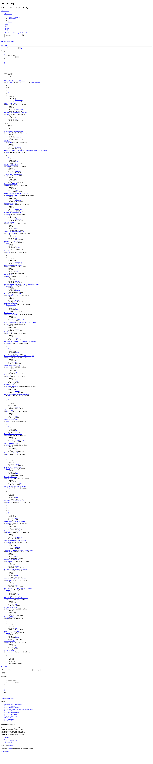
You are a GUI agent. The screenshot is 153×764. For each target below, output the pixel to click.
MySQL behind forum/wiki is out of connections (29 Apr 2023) (22, 322)
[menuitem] (14, 17)
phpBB (10, 748)
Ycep (8, 488)
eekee (16, 180)
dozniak (8, 609)
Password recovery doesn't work (13, 434)
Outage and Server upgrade (12, 365)
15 (8, 95)
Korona (17, 464)
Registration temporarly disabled (13, 265)
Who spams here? (9, 384)
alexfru (8, 185)
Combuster (9, 82)
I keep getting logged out (11, 303)
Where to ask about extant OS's (13, 212)
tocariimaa (18, 147)
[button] (4, 54)
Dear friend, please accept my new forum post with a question (21, 284)
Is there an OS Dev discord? (12, 531)
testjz (7, 454)
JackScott (17, 247)
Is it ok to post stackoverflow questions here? (16, 569)
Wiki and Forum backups (11, 607)
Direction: (29, 670)
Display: (4, 670)
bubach (8, 445)
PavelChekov (10, 478)
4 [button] (4, 63)
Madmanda (9, 561)
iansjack (9, 142)
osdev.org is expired (9, 641)
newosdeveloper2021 (12, 386)
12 (8, 90)
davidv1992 (9, 502)
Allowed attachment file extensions (14, 231)
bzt (16, 430)
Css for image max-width (11, 443)
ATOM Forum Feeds (10, 103)
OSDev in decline (9, 650)
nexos (16, 309)
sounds (8, 166)
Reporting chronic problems (12, 453)
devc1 (7, 357)
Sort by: (17, 670)
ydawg (8, 214)
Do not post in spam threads (12, 631)
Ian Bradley (11, 745)
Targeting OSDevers (10, 617)
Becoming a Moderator (10, 477)
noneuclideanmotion (11, 314)
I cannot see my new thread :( (12, 294)
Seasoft (8, 469)
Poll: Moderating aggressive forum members (16, 394)
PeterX (9, 395)
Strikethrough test (9, 375)
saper (7, 324)
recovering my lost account (11, 559)
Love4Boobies (19, 109)
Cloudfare (7, 141)
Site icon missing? (9, 222)
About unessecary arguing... (12, 419)
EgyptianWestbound (11, 195)
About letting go (8, 410)
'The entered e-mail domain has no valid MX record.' (19, 550)
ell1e (7, 152)
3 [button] (4, 62)
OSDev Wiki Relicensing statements (14, 81)
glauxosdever (9, 652)
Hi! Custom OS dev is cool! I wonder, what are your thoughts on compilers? (25, 150)
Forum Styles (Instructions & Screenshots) (16, 112)
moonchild (9, 551)
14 (8, 93)
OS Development (35, 82)
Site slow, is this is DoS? (11, 165)
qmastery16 (9, 286)
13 (8, 92)
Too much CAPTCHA (10, 184)
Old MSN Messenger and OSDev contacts (16, 598)
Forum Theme (8, 274)
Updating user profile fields (11, 241)
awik (7, 223)
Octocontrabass (10, 233)
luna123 (8, 133)
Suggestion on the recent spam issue (14, 500)
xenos (16, 190)
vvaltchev (8, 343)
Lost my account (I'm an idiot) (12, 467)
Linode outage (8, 332)
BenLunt (8, 542)
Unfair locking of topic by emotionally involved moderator (20, 341)
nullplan (8, 176)
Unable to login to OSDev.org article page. (16, 193)
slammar (8, 571)
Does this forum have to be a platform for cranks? (18, 588)
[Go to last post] (21, 100)
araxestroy (18, 171)
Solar (16, 614)
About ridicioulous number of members (15, 486)
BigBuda (17, 372)
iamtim (8, 642)
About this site (7, 42)
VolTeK (17, 594)
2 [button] (4, 60)
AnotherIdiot (9, 204)
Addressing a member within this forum (15, 540)
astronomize (9, 532)
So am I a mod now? (10, 251)
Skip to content (5, 11)
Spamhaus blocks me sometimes (13, 174)
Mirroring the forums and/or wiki (13, 131)
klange (17, 352)
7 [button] (4, 68)
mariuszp (8, 580)
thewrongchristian (11, 305)
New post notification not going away (14, 521)
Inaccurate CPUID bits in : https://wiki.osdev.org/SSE (19, 356)
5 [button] (4, 65)
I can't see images (9, 313)
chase (7, 104)
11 (8, 89)
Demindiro (18, 138)
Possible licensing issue (10, 203)
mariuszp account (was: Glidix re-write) (15, 579)
